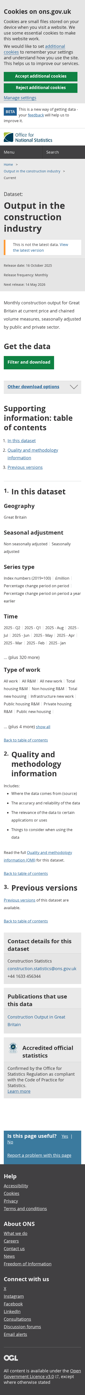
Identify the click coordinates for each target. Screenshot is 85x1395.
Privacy (11, 1201)
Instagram (14, 1296)
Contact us (14, 1248)
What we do (15, 1233)
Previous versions (25, 467)
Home (9, 164)
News (9, 1256)
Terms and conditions (25, 1208)
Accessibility (16, 1186)
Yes (65, 1136)
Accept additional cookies (40, 76)
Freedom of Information (27, 1264)
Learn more (19, 1091)
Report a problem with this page (39, 1155)
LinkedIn (12, 1311)
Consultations (17, 1319)
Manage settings (20, 97)
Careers (11, 1241)
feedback (36, 115)
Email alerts (15, 1334)
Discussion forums (22, 1327)
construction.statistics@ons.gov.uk (42, 968)
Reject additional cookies (41, 87)
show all (43, 726)
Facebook (13, 1304)
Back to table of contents (26, 740)
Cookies (11, 1193)
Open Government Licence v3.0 (42, 1373)
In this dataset (22, 440)
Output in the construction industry (32, 171)
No (10, 1142)
